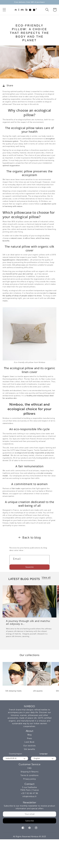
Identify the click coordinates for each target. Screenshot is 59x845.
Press (29, 738)
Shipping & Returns (30, 772)
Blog (29, 735)
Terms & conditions (29, 775)
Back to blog (31, 537)
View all (46, 577)
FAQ (29, 768)
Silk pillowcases (18, 265)
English (37, 758)
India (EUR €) (11, 758)
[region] (29, 2)
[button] (4, 10)
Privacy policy (29, 779)
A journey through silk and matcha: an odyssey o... (28, 622)
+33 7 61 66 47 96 (29, 793)
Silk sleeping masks (13, 691)
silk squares (38, 691)
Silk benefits (29, 749)
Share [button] (10, 85)
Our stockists (29, 746)
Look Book (29, 742)
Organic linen (8, 376)
